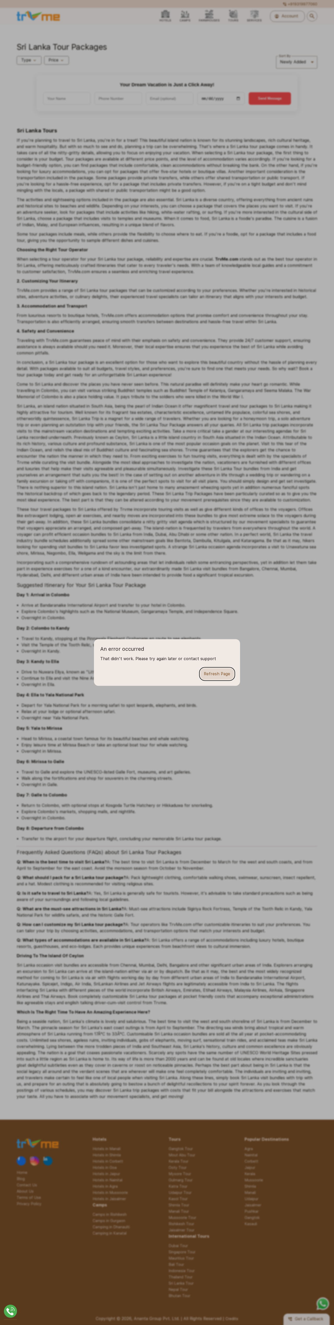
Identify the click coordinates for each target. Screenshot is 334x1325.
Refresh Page (217, 673)
